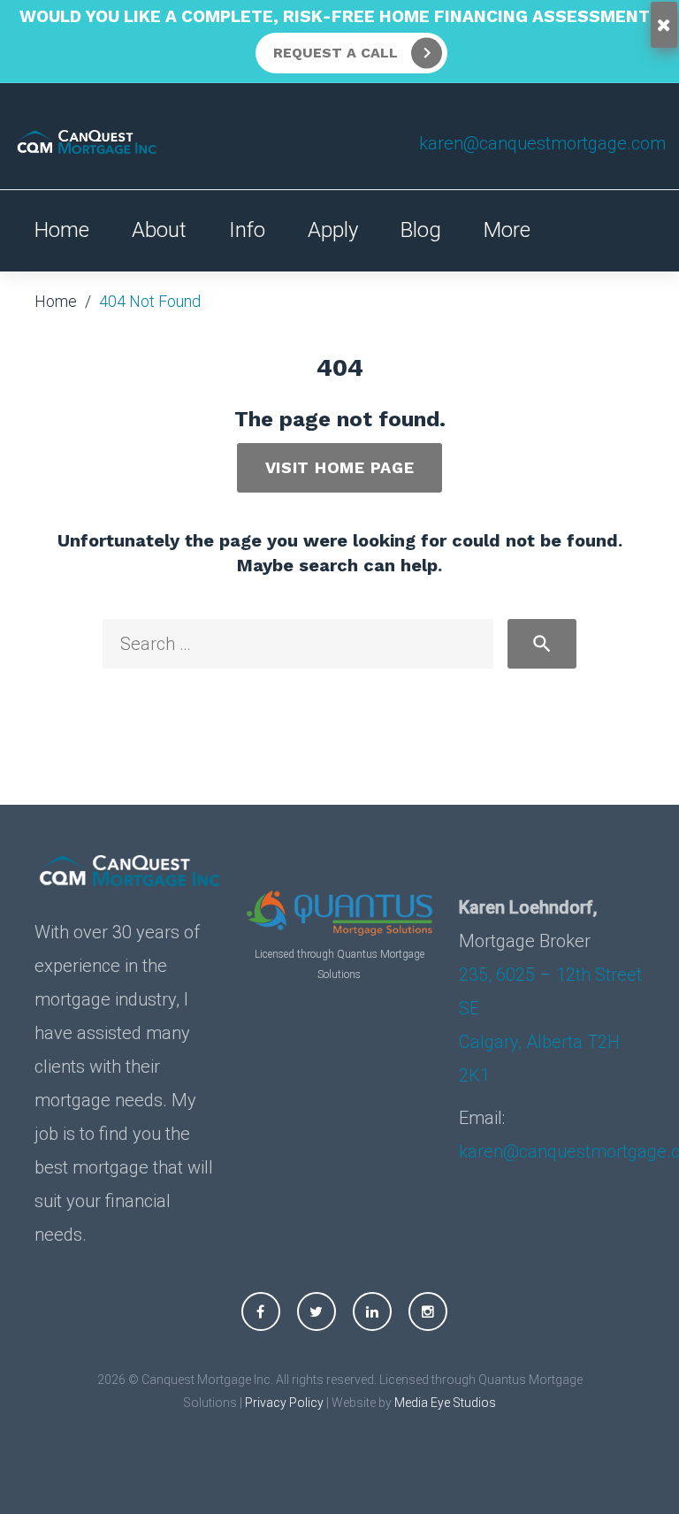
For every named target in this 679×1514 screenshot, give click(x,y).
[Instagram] (427, 1311)
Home (61, 230)
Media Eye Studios (445, 1402)
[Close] (664, 25)
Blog (421, 230)
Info (247, 230)
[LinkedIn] (372, 1311)
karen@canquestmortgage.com (542, 143)
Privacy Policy (284, 1402)
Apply (333, 230)
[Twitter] (316, 1311)
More (507, 230)
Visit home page (340, 467)
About (159, 230)
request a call (335, 52)
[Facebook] (260, 1311)
